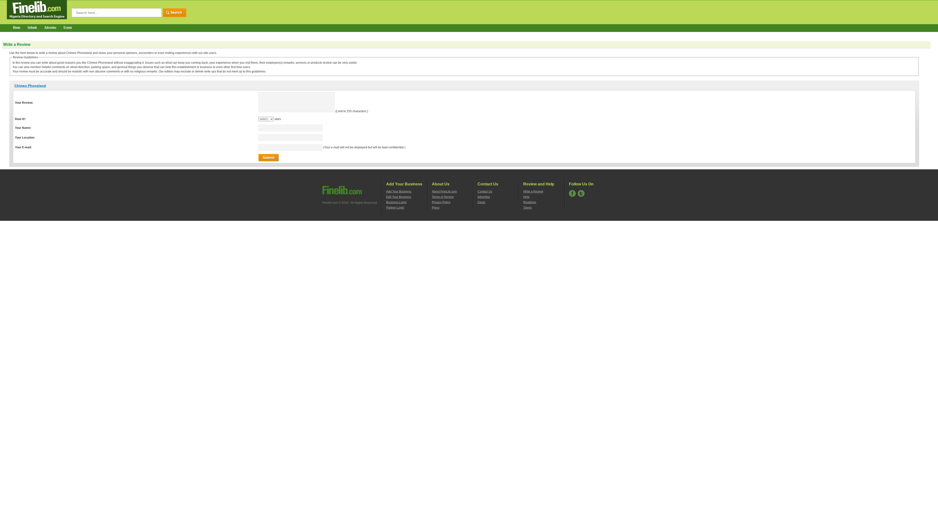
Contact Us (485, 191)
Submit (32, 27)
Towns (527, 207)
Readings (529, 202)
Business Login (396, 202)
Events (68, 27)
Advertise (50, 27)
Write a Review (533, 191)
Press (435, 207)
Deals (481, 202)
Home (16, 27)
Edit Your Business (398, 197)
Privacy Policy (441, 202)
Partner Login (395, 207)
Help (526, 197)
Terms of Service (443, 197)
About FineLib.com (444, 191)
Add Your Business (398, 191)
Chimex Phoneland (30, 86)
